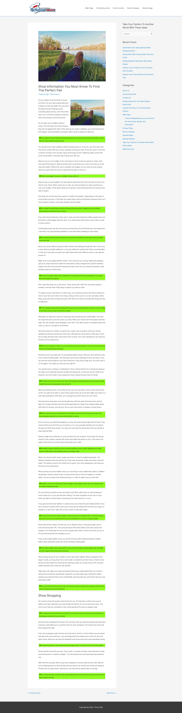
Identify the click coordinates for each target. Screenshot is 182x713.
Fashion (42, 94)
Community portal (103, 8)
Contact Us (127, 98)
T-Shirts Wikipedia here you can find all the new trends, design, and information (139, 121)
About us (126, 91)
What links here (128, 149)
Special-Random (129, 139)
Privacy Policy (128, 128)
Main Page (89, 8)
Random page (147, 8)
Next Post (111, 693)
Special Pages (128, 135)
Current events (118, 8)
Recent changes (133, 8)
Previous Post (34, 693)
